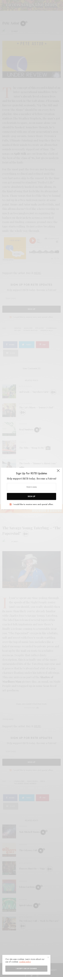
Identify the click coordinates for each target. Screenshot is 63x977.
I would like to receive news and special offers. (33, 504)
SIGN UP (31, 496)
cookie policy (25, 961)
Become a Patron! (46, 478)
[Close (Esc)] (58, 471)
